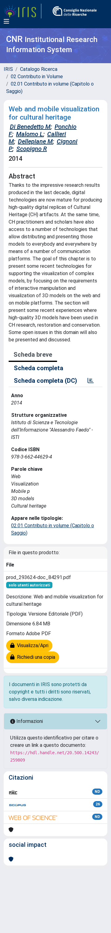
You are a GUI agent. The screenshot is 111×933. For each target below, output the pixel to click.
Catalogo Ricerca (38, 69)
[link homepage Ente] (74, 11)
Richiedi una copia (34, 657)
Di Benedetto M (30, 126)
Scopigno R (31, 148)
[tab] (90, 380)
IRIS (8, 69)
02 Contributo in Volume (37, 76)
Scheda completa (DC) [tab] (45, 380)
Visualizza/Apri (31, 645)
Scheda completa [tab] (38, 368)
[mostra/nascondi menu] (6, 21)
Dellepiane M (35, 141)
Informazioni (29, 721)
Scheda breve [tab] (33, 354)
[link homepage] (22, 11)
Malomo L (29, 134)
